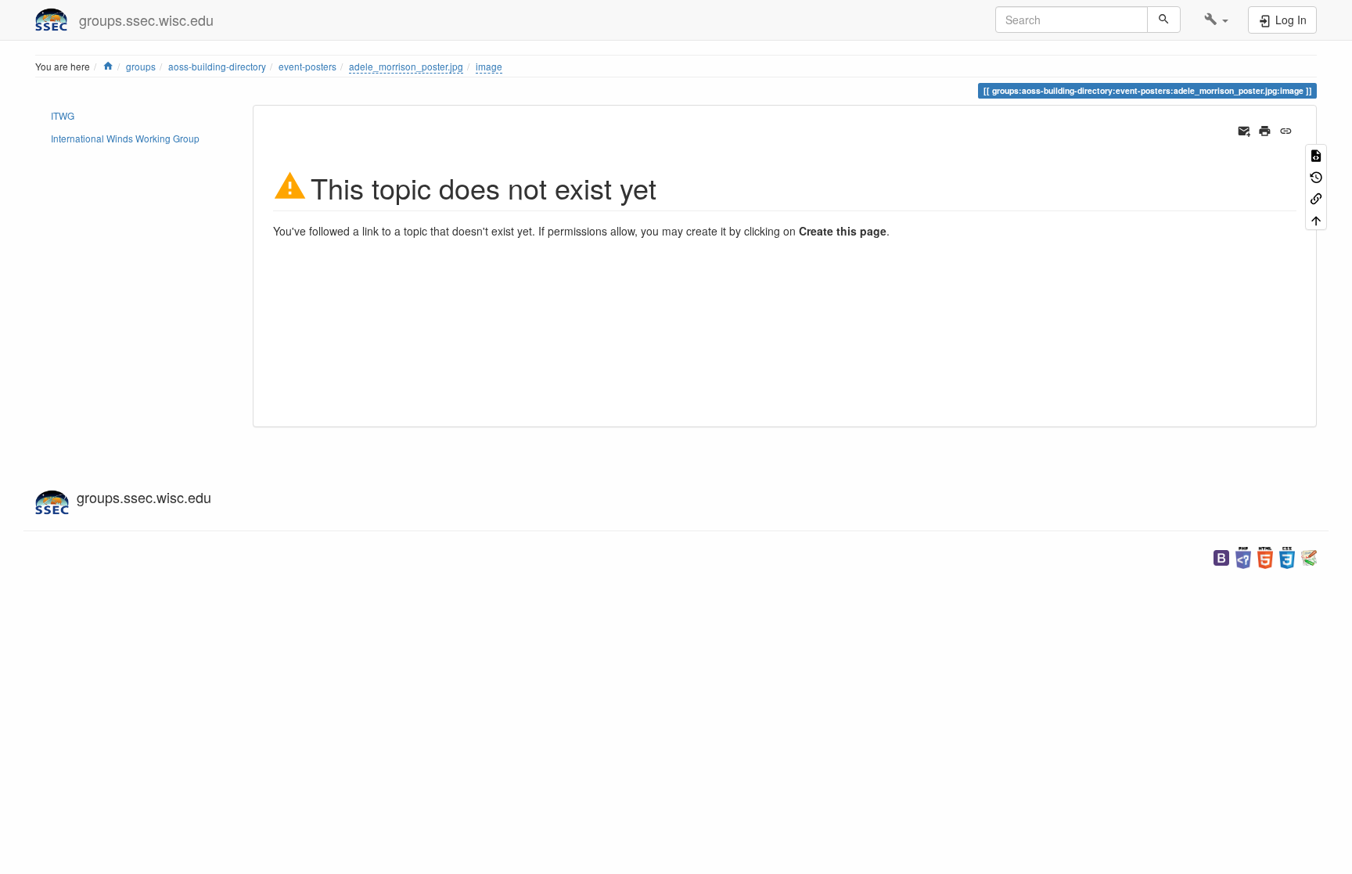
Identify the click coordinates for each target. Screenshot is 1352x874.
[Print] (1264, 129)
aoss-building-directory (217, 66)
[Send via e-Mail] (1244, 129)
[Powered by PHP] (1243, 556)
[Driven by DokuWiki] (1309, 556)
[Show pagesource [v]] (1316, 154)
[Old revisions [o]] (1316, 175)
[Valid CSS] (1287, 556)
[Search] (1164, 19)
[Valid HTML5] (1265, 556)
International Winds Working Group (125, 138)
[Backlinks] (1316, 197)
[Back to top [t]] (1316, 218)
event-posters (307, 66)
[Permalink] (1286, 129)
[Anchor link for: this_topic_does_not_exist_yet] (670, 186)
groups (141, 66)
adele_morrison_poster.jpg (406, 66)
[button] (1216, 19)
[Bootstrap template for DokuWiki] (1221, 556)
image (489, 66)
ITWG (62, 115)
